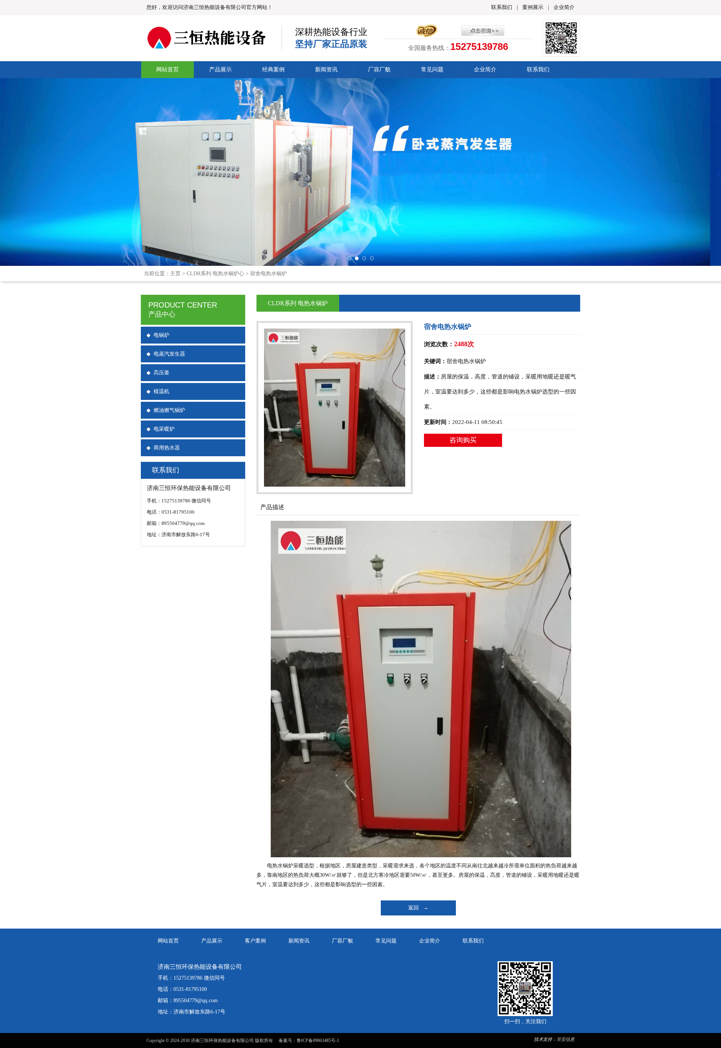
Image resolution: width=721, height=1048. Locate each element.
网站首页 (167, 69)
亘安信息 (566, 1039)
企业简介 (564, 7)
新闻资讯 (326, 69)
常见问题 (432, 69)
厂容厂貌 (379, 69)
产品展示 (220, 69)
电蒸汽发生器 (165, 354)
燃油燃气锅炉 (165, 410)
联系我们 (501, 7)
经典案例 (273, 69)
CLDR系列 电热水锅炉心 (215, 273)
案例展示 (532, 7)
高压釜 (157, 372)
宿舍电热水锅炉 (268, 273)
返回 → (418, 908)
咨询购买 (463, 440)
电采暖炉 (160, 429)
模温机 (157, 391)
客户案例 (255, 941)
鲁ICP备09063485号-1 (318, 1040)
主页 (175, 273)
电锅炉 (157, 335)
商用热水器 (163, 448)
